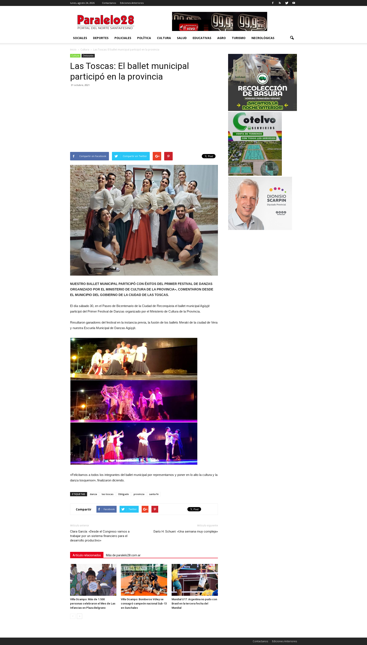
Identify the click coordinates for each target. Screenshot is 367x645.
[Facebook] (273, 3)
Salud (182, 38)
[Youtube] (294, 3)
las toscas (107, 494)
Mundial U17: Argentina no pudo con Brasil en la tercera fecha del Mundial (194, 603)
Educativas (202, 38)
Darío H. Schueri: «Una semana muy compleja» (186, 531)
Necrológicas (262, 38)
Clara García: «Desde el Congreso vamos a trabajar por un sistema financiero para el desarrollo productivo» (100, 536)
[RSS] (280, 3)
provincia (139, 494)
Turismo (239, 38)
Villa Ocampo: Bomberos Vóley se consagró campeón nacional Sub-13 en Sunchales (144, 603)
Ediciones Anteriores (132, 2)
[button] (292, 38)
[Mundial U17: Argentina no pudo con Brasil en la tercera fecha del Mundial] (195, 580)
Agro (221, 38)
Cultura (164, 38)
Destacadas (88, 55)
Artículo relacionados (87, 555)
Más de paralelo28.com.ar (123, 555)
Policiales (122, 38)
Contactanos (109, 2)
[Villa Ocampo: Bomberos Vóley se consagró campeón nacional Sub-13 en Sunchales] (144, 580)
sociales (80, 38)
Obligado (123, 494)
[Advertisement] (144, 120)
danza (93, 494)
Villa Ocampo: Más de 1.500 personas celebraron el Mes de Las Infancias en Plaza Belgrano (92, 603)
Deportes (101, 38)
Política (144, 38)
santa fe (154, 494)
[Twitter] (287, 3)
